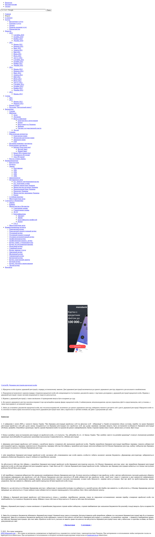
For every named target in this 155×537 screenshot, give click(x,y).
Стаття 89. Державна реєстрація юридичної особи (19, 385)
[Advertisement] (64, 288)
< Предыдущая (69, 525)
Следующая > (86, 525)
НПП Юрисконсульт (8, 533)
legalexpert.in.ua (92, 535)
